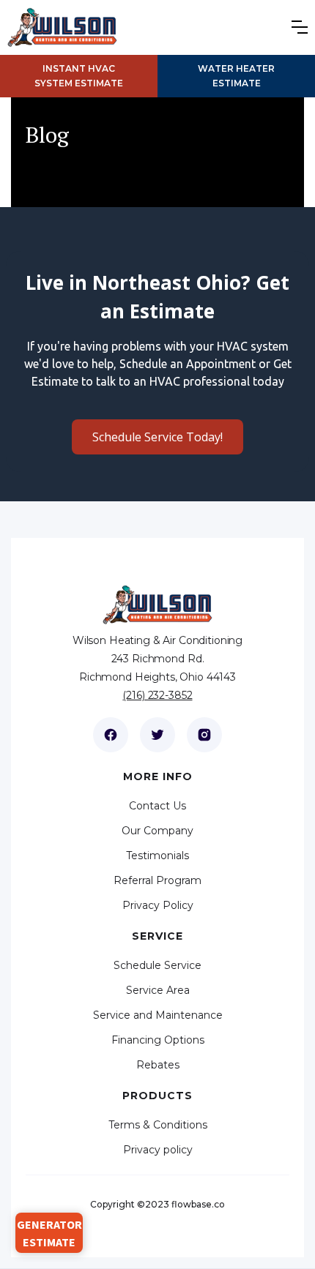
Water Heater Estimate (236, 76)
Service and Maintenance (158, 1015)
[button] (303, 27)
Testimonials (157, 855)
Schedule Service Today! (157, 437)
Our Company (157, 830)
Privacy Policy (157, 905)
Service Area (158, 990)
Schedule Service (157, 965)
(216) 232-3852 (157, 695)
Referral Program (157, 880)
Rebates (157, 1065)
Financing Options (157, 1040)
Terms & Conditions (157, 1125)
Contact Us (157, 806)
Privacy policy (158, 1150)
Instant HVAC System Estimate (78, 76)
